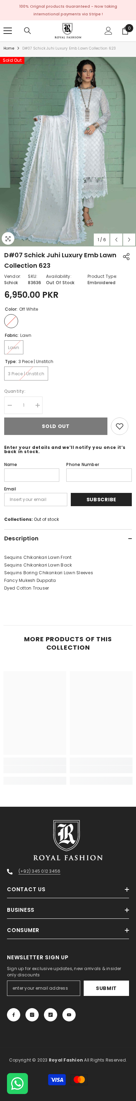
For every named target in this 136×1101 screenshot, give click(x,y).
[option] (68, 151)
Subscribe (101, 499)
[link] (34, 769)
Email (10, 489)
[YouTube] (69, 1014)
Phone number (82, 464)
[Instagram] (32, 1014)
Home (8, 48)
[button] (116, 240)
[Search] (27, 31)
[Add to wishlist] (119, 426)
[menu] (7, 31)
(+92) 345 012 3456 (39, 871)
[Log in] (108, 31)
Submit (106, 988)
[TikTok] (50, 1014)
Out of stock (46, 519)
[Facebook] (13, 1014)
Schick (11, 283)
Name (10, 464)
